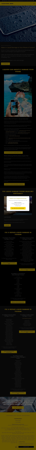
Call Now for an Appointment (18, 208)
